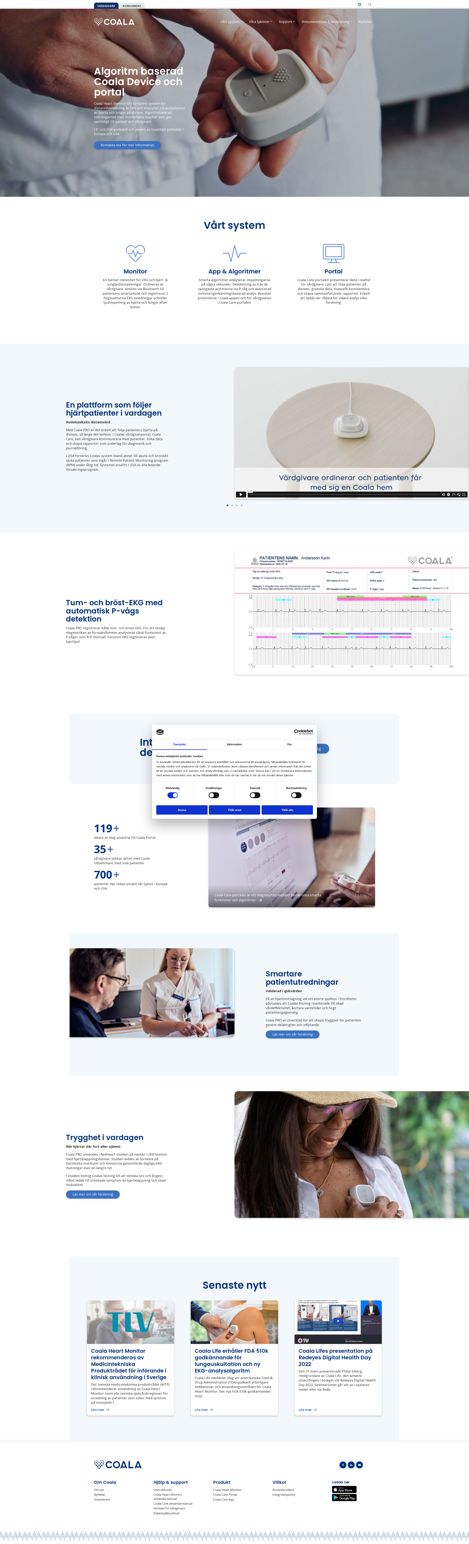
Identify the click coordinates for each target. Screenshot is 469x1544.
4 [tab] (241, 505)
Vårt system (229, 21)
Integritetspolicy (283, 1495)
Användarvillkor (283, 1490)
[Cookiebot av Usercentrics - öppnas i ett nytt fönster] (297, 732)
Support (285, 21)
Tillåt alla (287, 809)
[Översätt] (359, 4)
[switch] (214, 795)
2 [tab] (232, 505)
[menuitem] (359, 4)
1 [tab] (227, 505)
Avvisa (182, 809)
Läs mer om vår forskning (292, 1034)
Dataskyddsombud (166, 1513)
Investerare (102, 1500)
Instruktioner (163, 1490)
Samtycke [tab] (179, 744)
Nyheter (365, 21)
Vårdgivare (106, 6)
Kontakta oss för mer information (127, 145)
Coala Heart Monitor (227, 1490)
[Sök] (370, 4)
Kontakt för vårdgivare (169, 1508)
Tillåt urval (234, 809)
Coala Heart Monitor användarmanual (168, 1497)
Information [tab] (234, 744)
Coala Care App (223, 1500)
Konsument (132, 6)
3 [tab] (237, 505)
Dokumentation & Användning (325, 21)
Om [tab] (289, 744)
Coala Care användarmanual (173, 1504)
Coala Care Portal (225, 1495)
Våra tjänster (259, 21)
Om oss (99, 1490)
